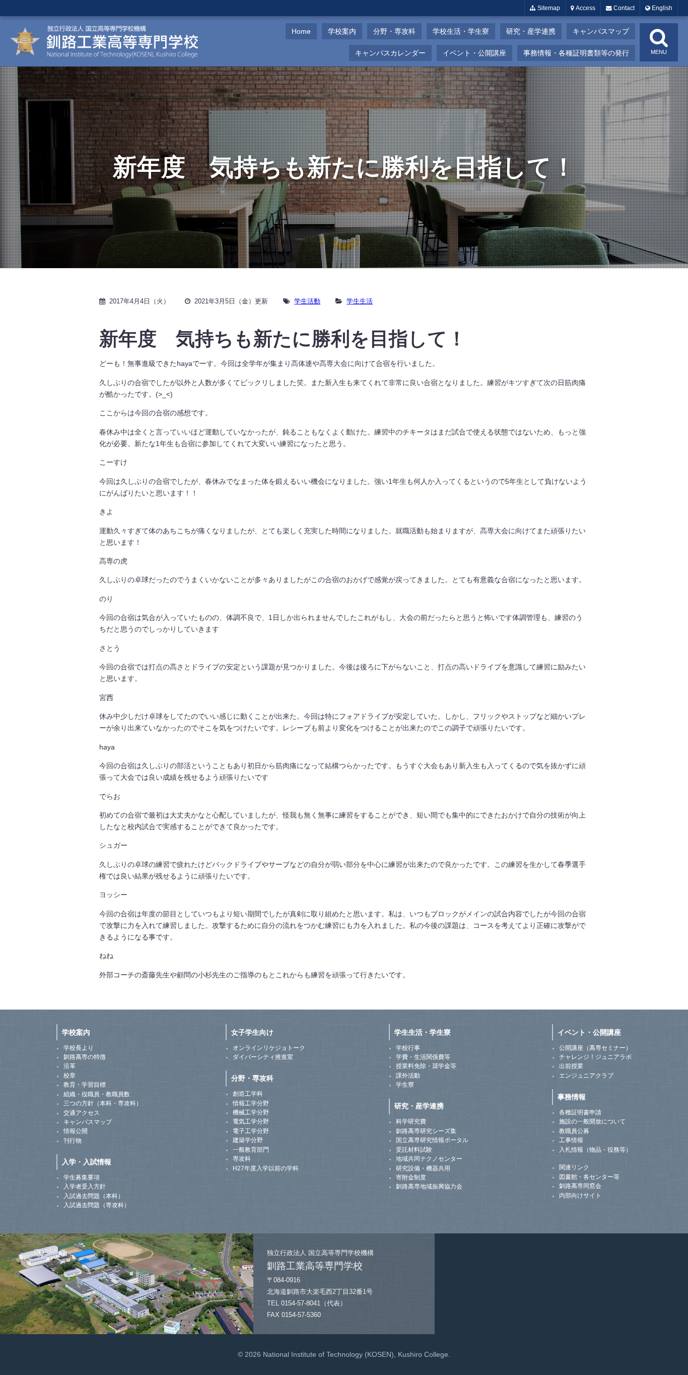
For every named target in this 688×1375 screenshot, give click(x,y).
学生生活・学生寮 (422, 1032)
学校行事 (408, 1048)
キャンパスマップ (601, 31)
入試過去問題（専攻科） (96, 1205)
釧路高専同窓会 (580, 1186)
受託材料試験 (414, 1150)
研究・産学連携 (531, 31)
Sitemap (548, 8)
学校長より (78, 1048)
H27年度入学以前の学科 (266, 1168)
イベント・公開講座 (474, 53)
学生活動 (307, 301)
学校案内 (342, 31)
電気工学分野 (251, 1121)
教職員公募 (574, 1131)
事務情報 (572, 1097)
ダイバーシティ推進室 (263, 1057)
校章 (69, 1076)
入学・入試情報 (86, 1162)
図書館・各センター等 (589, 1177)
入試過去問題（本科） (93, 1196)
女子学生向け (252, 1032)
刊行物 (72, 1141)
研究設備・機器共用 (423, 1168)
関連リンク (574, 1167)
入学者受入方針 (84, 1186)
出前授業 (571, 1066)
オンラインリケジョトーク (269, 1048)
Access (584, 8)
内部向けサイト (580, 1196)
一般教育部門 (251, 1150)
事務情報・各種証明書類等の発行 (576, 53)
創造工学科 (248, 1094)
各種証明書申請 (580, 1112)
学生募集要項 (81, 1177)
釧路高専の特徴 (84, 1057)
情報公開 (75, 1131)
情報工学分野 (251, 1103)
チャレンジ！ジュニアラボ (595, 1057)
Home (301, 31)
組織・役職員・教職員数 (96, 1094)
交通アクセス (81, 1113)
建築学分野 (248, 1140)
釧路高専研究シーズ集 (426, 1131)
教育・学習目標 (84, 1085)
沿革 (69, 1066)
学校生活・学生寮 (461, 31)
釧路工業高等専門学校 (111, 41)
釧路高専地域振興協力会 (429, 1186)
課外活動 (408, 1076)
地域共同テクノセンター (429, 1159)
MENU (659, 52)
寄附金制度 (411, 1177)
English (661, 8)
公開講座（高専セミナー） (595, 1048)
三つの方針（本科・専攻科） (102, 1103)
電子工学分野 (251, 1131)
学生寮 (405, 1085)
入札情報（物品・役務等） (595, 1150)
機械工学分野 (251, 1112)
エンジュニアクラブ (586, 1076)
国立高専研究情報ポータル (432, 1140)
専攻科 (242, 1159)
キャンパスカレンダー (390, 53)
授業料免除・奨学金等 (426, 1066)
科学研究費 (411, 1121)
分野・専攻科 (394, 31)
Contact (623, 8)
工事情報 (571, 1140)
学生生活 (360, 301)
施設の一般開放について (592, 1121)
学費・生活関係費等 (423, 1057)
